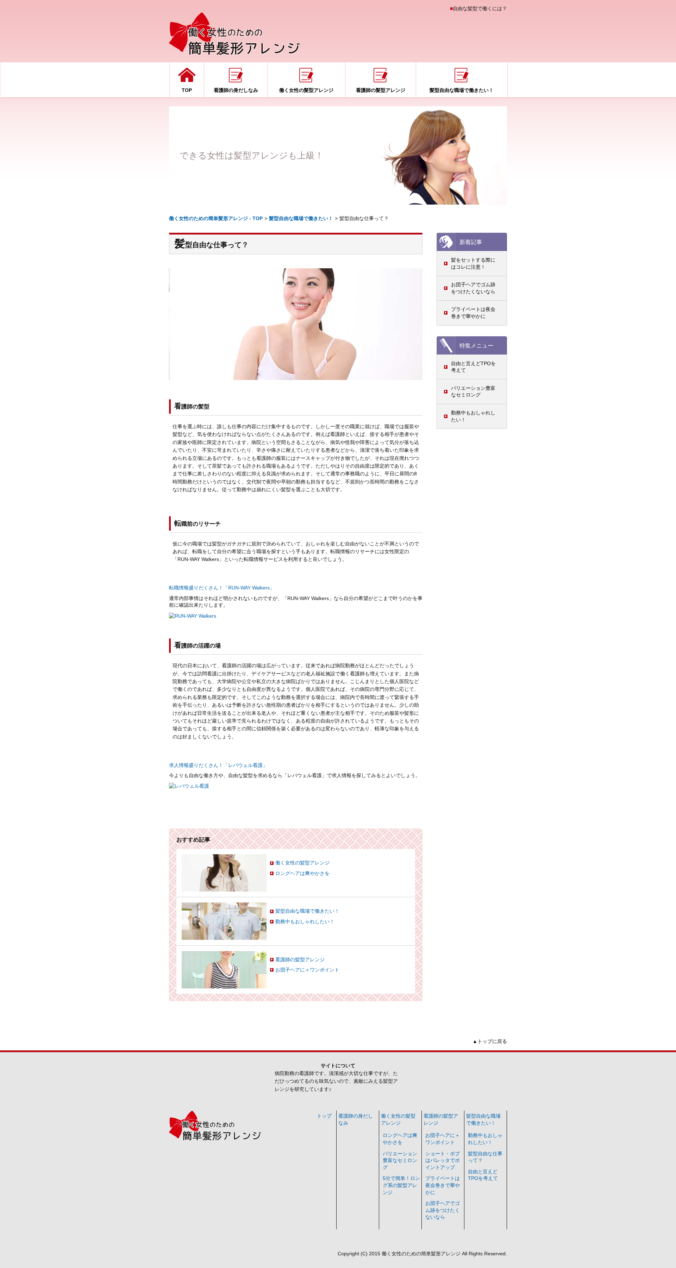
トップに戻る (492, 1041)
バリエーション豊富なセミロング (473, 391)
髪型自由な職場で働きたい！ (462, 90)
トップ (324, 1116)
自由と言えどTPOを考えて (473, 367)
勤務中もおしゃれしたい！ (473, 416)
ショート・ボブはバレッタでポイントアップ (442, 1160)
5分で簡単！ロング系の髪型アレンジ (401, 1185)
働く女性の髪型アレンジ (306, 90)
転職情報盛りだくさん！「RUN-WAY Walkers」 (222, 588)
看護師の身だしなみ (236, 90)
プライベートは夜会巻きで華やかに (473, 312)
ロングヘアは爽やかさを (302, 873)
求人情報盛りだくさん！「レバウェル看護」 (218, 765)
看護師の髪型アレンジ (380, 90)
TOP (187, 90)
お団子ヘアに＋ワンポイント (307, 970)
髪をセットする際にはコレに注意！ (473, 263)
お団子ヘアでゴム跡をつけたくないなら (473, 288)
